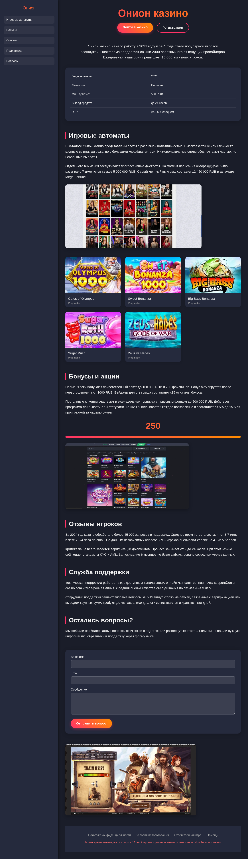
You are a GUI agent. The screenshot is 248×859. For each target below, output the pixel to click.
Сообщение (79, 689)
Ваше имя (77, 656)
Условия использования (152, 835)
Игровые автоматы (19, 19)
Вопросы (12, 61)
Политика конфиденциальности (109, 835)
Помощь (212, 835)
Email (74, 673)
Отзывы (11, 40)
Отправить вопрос (91, 723)
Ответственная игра (187, 835)
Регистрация (172, 27)
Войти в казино (135, 27)
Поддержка (14, 50)
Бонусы (11, 30)
